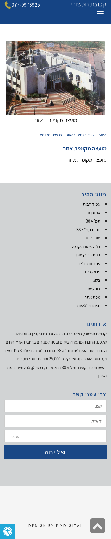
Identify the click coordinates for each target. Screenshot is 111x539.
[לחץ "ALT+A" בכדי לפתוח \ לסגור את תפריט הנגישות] (7, 531)
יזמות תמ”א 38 (88, 229)
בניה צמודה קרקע (85, 246)
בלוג (96, 280)
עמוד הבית (91, 204)
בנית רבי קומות (88, 255)
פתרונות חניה (89, 263)
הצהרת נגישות (88, 305)
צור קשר (93, 288)
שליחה (55, 452)
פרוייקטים (84, 134)
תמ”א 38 (93, 221)
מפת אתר (92, 297)
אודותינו (94, 213)
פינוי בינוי (93, 238)
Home (101, 134)
